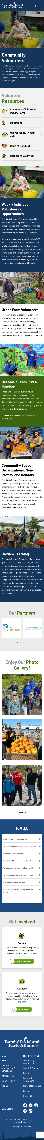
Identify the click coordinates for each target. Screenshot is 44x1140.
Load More (22, 813)
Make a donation (23, 961)
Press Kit (27, 1095)
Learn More (23, 1009)
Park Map (6, 1060)
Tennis (5, 1085)
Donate (26, 1073)
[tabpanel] (22, 49)
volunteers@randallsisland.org (23, 415)
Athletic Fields (8, 1075)
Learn (26, 1090)
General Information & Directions (8, 1068)
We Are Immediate (26, 1126)
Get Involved (31, 1055)
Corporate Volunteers (28, 1079)
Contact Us (7, 1109)
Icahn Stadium (9, 1080)
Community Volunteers (28, 1061)
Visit (4, 1055)
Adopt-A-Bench (30, 1068)
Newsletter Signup (32, 1085)
